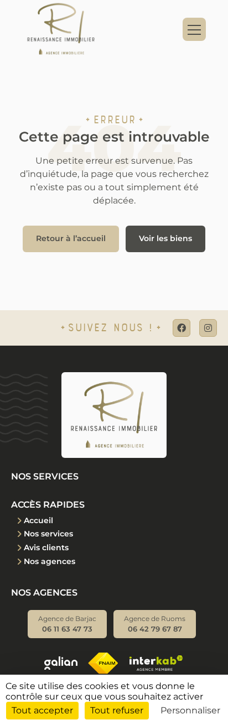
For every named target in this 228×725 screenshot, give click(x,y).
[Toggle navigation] (194, 29)
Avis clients (46, 547)
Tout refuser (116, 710)
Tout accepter (42, 710)
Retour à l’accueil (71, 238)
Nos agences (49, 561)
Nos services (48, 534)
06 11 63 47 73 (67, 624)
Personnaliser (190, 710)
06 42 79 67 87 (154, 624)
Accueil (38, 520)
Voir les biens (165, 238)
